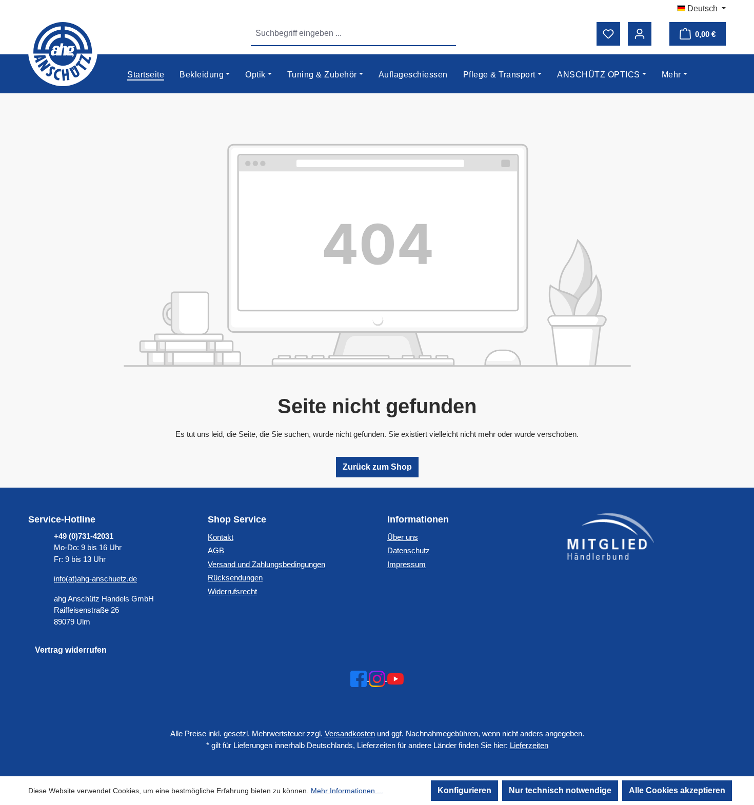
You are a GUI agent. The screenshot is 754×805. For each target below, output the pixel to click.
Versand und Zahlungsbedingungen (266, 564)
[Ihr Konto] (639, 34)
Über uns (402, 537)
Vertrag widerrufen (71, 650)
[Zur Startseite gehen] (63, 51)
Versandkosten (350, 733)
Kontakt (220, 537)
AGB (216, 550)
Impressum (406, 564)
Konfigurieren (464, 790)
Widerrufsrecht (232, 591)
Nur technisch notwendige (560, 790)
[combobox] (342, 33)
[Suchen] (444, 33)
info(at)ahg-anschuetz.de (95, 578)
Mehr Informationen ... (347, 791)
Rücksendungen (235, 577)
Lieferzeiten (529, 745)
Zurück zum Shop (377, 466)
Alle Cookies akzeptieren (677, 790)
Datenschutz (408, 550)
